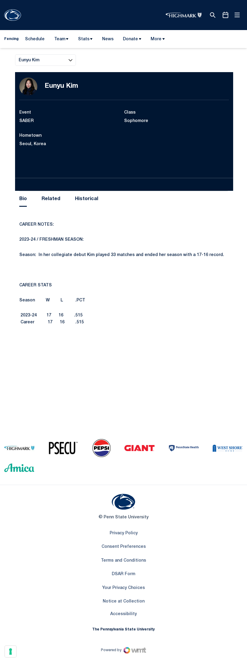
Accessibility (123, 614)
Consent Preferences (124, 547)
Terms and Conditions (123, 561)
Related (51, 199)
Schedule (35, 39)
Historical (86, 199)
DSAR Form (123, 574)
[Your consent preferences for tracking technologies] (10, 651)
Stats (83, 39)
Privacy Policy (124, 533)
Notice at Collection (124, 601)
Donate (130, 39)
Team (59, 39)
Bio (23, 199)
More (156, 39)
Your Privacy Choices (123, 588)
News (108, 39)
